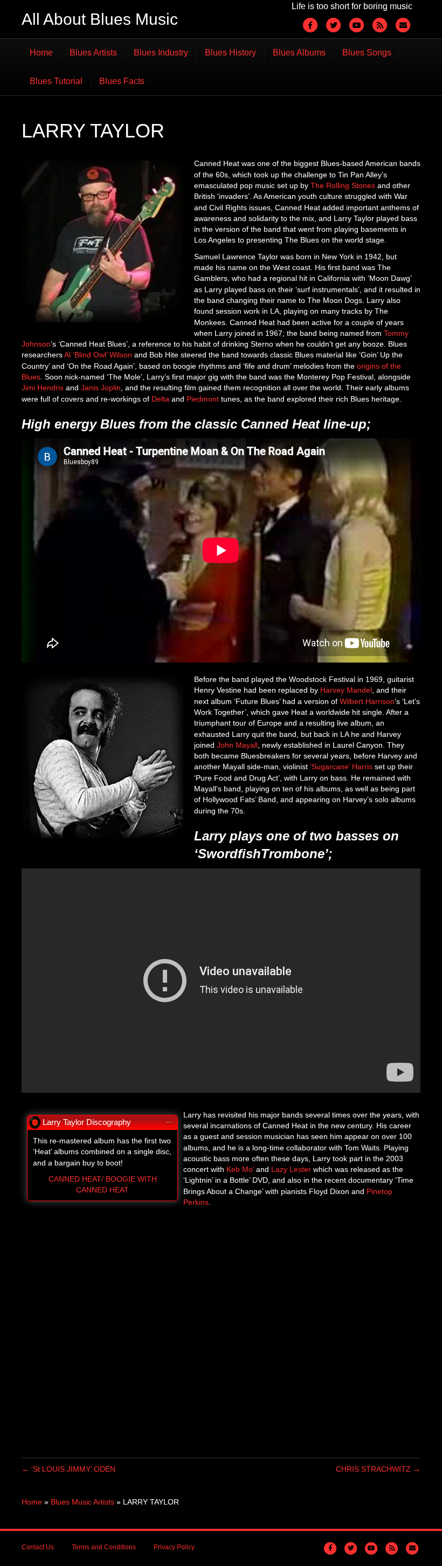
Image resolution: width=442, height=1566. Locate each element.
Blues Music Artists (82, 1502)
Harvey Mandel (346, 690)
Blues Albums (299, 52)
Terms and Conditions (104, 1547)
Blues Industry (161, 52)
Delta (160, 399)
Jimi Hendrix (43, 387)
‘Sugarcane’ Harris (341, 766)
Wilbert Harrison (367, 701)
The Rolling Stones (342, 185)
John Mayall (237, 745)
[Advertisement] (221, 1332)
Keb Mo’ (240, 1169)
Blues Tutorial (56, 81)
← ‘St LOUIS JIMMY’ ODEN (68, 1469)
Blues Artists (93, 52)
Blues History (230, 52)
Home (41, 52)
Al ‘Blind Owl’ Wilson (99, 354)
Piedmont (203, 399)
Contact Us (38, 1547)
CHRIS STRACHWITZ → (378, 1469)
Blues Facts (121, 81)
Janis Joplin (101, 387)
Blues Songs (366, 52)
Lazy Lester (291, 1169)
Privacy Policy (174, 1547)
